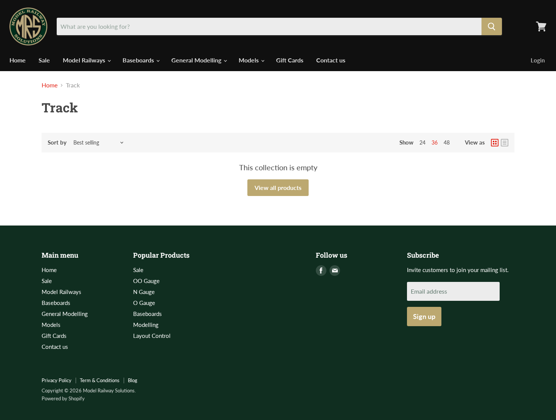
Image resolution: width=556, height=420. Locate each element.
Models (249, 60)
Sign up (424, 316)
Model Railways (85, 60)
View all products (278, 187)
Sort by (57, 142)
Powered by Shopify (63, 398)
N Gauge (144, 291)
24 (422, 142)
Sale (44, 60)
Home (17, 60)
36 (435, 142)
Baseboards (139, 60)
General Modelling (197, 60)
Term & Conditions (100, 380)
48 (447, 142)
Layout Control (152, 335)
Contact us (330, 60)
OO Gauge (146, 280)
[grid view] (495, 142)
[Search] (491, 26)
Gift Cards (289, 60)
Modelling (145, 324)
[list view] (504, 142)
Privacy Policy (56, 380)
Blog (132, 380)
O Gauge (144, 302)
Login (538, 60)
